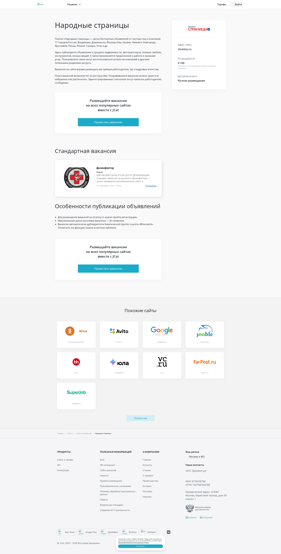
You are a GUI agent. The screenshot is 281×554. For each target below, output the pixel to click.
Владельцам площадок (111, 505)
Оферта (104, 499)
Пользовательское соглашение (115, 486)
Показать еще (140, 418)
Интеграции (63, 470)
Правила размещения (111, 481)
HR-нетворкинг (107, 465)
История (147, 486)
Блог (102, 459)
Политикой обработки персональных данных (133, 542)
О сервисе (148, 475)
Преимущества (150, 481)
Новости (104, 475)
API (58, 465)
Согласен (140, 546)
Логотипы (147, 491)
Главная (147, 459)
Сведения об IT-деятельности (115, 510)
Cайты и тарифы (65, 459)
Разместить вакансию (108, 122)
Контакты (147, 465)
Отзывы (147, 470)
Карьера (147, 496)
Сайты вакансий (108, 470)
